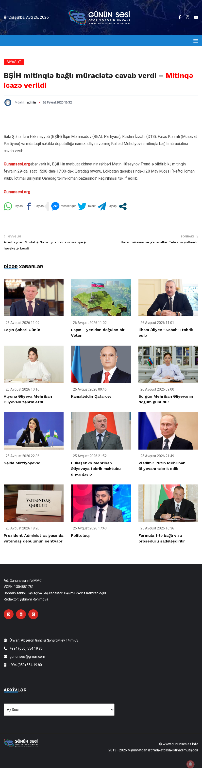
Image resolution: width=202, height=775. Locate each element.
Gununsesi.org (17, 164)
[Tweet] (87, 206)
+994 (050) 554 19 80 (26, 648)
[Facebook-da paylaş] (34, 206)
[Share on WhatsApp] (13, 206)
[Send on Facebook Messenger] (63, 206)
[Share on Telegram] (107, 206)
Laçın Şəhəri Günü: (22, 329)
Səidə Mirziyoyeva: (22, 463)
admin (31, 102)
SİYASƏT (14, 62)
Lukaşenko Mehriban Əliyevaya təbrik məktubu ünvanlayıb (96, 469)
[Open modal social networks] (122, 206)
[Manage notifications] (190, 764)
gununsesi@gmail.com (27, 656)
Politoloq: (80, 535)
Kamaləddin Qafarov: (91, 396)
